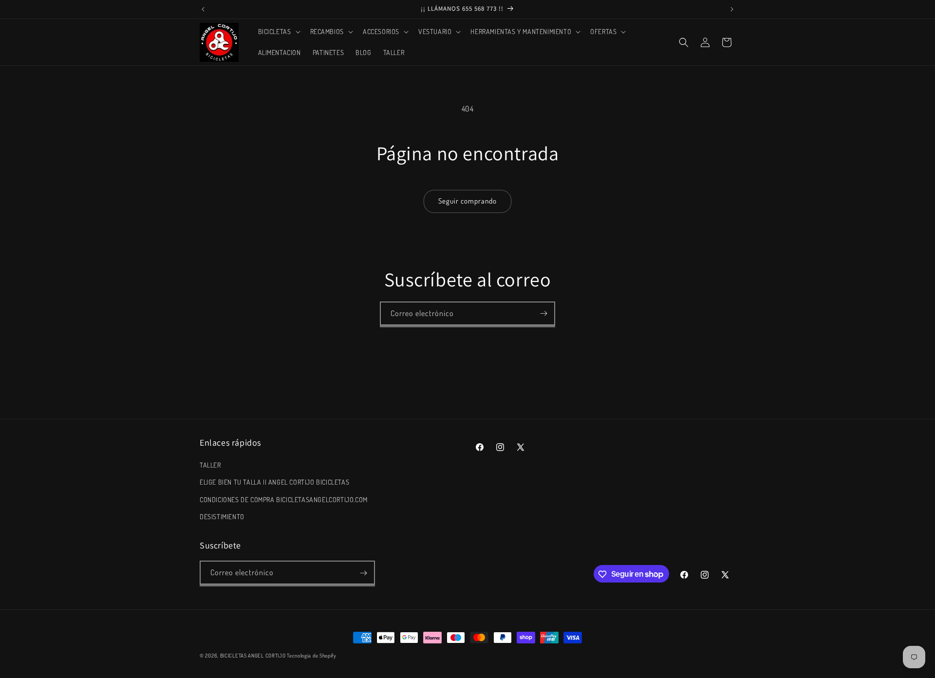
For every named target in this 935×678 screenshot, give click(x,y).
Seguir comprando (467, 201)
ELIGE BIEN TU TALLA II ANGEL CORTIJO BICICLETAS (274, 482)
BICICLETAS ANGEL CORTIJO (253, 655)
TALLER (210, 465)
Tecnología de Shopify (312, 655)
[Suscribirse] (543, 313)
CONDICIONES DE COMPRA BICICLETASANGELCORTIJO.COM (284, 499)
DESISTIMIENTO (222, 516)
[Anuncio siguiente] (732, 9)
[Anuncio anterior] (203, 9)
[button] (278, 31)
